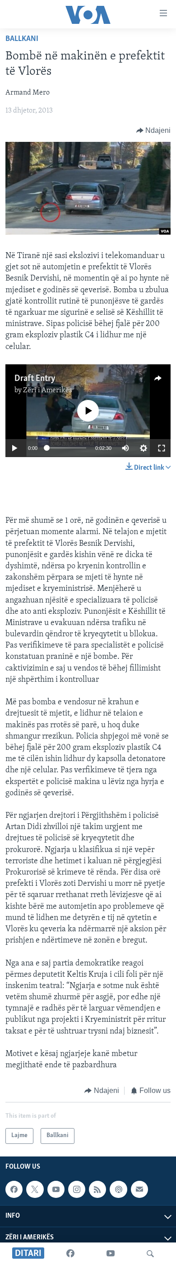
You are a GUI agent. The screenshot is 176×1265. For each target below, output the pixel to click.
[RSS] (97, 1189)
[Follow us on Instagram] (76, 1189)
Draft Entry (35, 378)
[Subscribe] (139, 1189)
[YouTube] (111, 1253)
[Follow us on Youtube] (56, 1189)
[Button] (153, 130)
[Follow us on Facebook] (14, 1189)
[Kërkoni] (150, 1253)
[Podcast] (118, 1189)
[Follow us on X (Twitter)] (34, 1189)
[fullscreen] (162, 448)
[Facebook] (70, 1253)
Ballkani (21, 39)
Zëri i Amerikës (47, 390)
